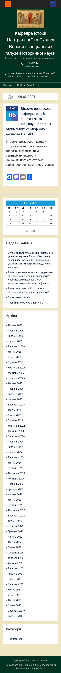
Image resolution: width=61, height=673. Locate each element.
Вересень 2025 (16, 378)
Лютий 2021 (14, 589)
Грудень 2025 (15, 362)
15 (9, 219)
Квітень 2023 (15, 494)
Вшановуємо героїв (19, 297)
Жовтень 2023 (16, 478)
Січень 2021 (14, 595)
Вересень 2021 (16, 568)
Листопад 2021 (16, 558)
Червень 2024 (16, 441)
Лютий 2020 (14, 600)
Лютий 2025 (14, 410)
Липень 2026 (15, 325)
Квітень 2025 (15, 399)
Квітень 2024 (15, 452)
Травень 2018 (15, 616)
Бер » (34, 231)
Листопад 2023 (16, 473)
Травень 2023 (15, 489)
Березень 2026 (16, 346)
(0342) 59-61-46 (31, 63)
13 (43, 216)
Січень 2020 (14, 605)
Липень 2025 (15, 383)
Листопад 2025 (16, 367)
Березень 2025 (16, 404)
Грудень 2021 (15, 552)
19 (36, 219)
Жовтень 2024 (16, 431)
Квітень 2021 (15, 579)
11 (30, 216)
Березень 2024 (16, 457)
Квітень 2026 (15, 341)
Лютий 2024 (14, 462)
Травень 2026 (15, 336)
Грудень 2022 (15, 505)
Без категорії (15, 639)
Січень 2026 (14, 357)
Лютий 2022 (14, 542)
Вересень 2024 (16, 436)
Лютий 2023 (14, 499)
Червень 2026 (16, 330)
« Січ (26, 231)
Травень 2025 (15, 394)
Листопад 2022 (16, 510)
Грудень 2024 (15, 420)
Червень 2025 (16, 388)
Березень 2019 (16, 610)
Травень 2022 (15, 531)
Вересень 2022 (16, 515)
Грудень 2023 (15, 468)
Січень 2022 (14, 547)
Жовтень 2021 (16, 563)
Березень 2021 (16, 584)
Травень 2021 (15, 573)
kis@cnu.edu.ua (32, 66)
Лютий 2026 (14, 351)
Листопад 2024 (16, 425)
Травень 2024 (15, 447)
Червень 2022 (16, 526)
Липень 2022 (15, 521)
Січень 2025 (14, 415)
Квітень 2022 (15, 536)
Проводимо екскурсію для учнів (25, 302)
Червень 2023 (16, 484)
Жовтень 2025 (16, 373)
